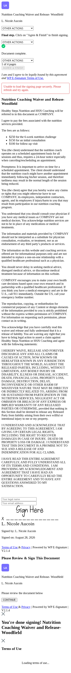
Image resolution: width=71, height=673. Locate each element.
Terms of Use (10, 547)
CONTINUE (9, 599)
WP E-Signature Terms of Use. (25, 78)
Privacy (25, 547)
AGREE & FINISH (13, 68)
